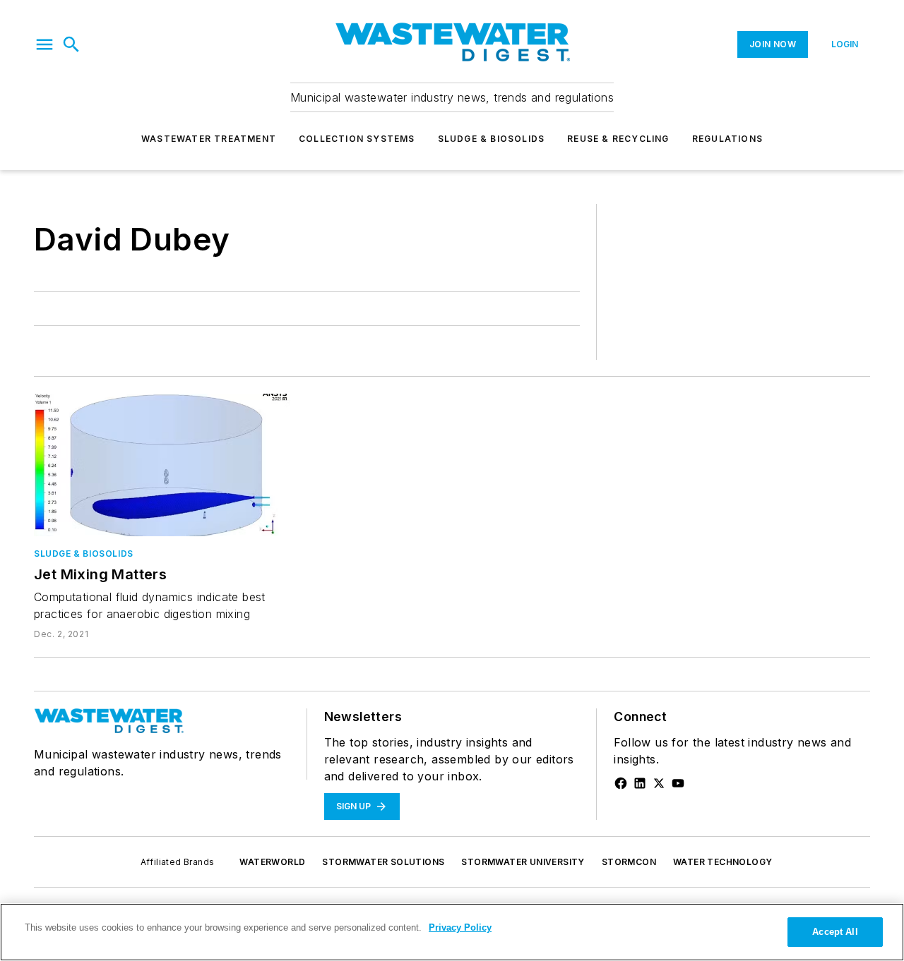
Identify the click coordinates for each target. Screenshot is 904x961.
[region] (452, 932)
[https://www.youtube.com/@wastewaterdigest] (678, 783)
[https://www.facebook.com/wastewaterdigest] (621, 783)
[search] (71, 44)
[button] (44, 44)
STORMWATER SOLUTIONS (383, 862)
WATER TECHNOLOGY (722, 862)
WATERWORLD (272, 862)
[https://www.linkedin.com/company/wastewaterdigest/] (640, 783)
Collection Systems (357, 138)
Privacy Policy (460, 927)
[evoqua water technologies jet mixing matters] (162, 465)
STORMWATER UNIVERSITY (522, 862)
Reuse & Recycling (618, 138)
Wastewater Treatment (208, 138)
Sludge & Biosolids (491, 138)
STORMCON (629, 862)
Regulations (727, 138)
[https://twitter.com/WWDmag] (659, 783)
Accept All (834, 931)
